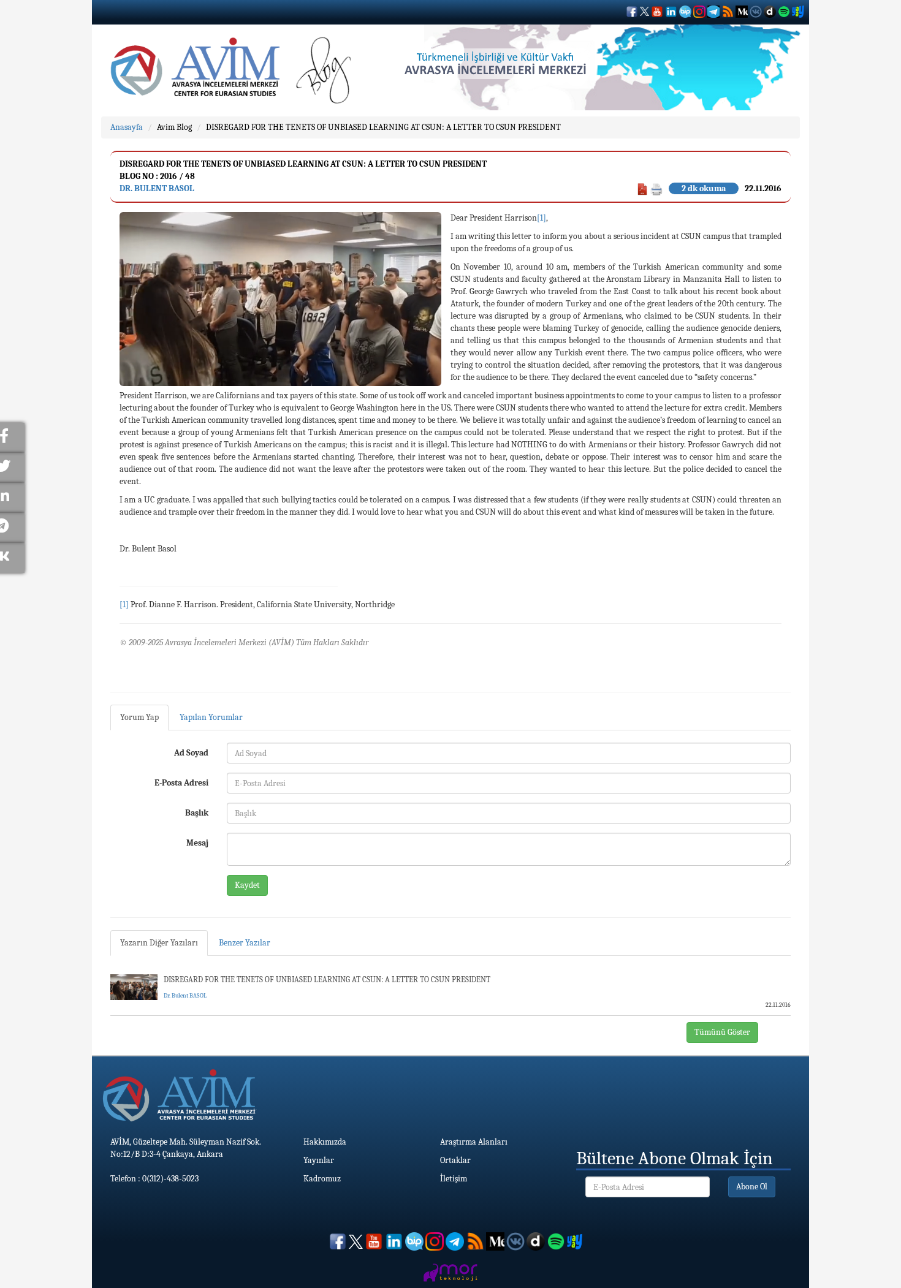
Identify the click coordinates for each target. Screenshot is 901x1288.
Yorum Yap (139, 717)
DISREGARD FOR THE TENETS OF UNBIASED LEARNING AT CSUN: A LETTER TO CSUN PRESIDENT (383, 127)
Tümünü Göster (722, 1032)
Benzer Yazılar (244, 943)
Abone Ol (751, 1186)
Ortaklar (455, 1160)
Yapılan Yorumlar (211, 717)
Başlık (196, 813)
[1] (541, 218)
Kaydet (247, 885)
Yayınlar (318, 1160)
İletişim (453, 1178)
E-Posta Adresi (181, 783)
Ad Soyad (191, 753)
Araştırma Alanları (474, 1142)
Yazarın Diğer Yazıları (159, 943)
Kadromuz (322, 1178)
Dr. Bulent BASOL (157, 188)
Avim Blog (174, 127)
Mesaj (197, 843)
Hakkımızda (324, 1142)
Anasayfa (126, 127)
